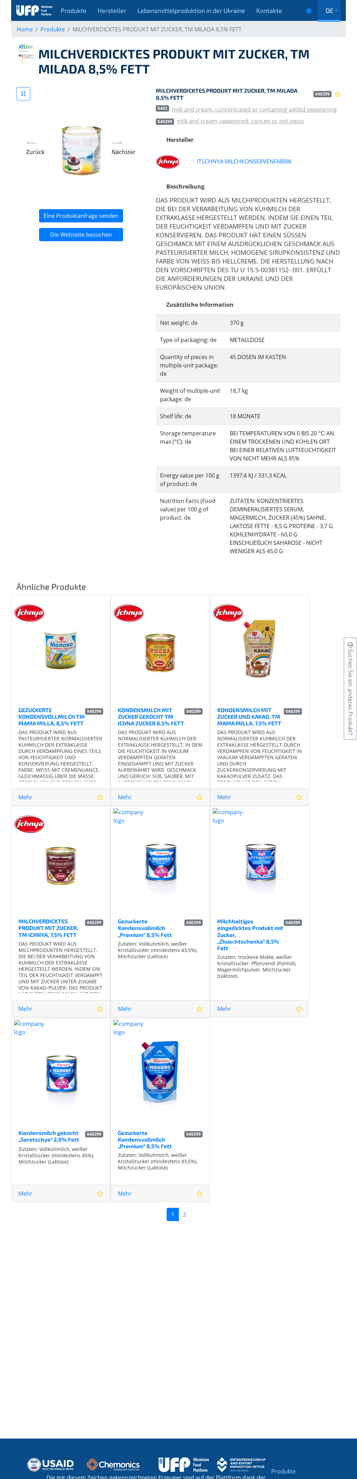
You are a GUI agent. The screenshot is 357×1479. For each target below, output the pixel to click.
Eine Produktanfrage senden (81, 216)
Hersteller (112, 10)
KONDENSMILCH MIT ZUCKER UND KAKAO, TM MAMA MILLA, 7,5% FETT (249, 716)
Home (25, 29)
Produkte (73, 10)
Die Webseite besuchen (81, 234)
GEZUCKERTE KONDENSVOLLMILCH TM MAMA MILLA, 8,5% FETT (51, 716)
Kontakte (269, 10)
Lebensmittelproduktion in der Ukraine (191, 10)
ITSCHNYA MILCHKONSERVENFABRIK (244, 161)
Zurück (35, 152)
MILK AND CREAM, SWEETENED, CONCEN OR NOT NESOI (240, 121)
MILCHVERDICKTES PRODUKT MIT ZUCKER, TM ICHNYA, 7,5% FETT (48, 928)
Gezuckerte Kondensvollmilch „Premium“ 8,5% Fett (145, 928)
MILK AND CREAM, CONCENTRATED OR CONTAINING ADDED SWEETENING (254, 109)
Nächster (124, 152)
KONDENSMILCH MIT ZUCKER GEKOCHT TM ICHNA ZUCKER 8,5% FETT (151, 716)
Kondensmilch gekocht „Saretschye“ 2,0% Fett (48, 1136)
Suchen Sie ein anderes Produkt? (350, 691)
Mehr (25, 797)
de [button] (329, 10)
